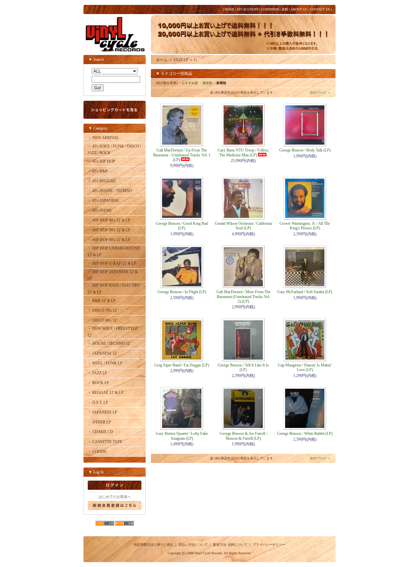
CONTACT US (320, 9)
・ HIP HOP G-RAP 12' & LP (111, 263)
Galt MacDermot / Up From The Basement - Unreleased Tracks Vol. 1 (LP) (181, 155)
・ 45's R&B (97, 171)
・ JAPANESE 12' (102, 353)
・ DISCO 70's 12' (102, 310)
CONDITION (270, 9)
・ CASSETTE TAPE (104, 441)
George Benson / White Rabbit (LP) (305, 433)
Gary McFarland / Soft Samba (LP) (304, 292)
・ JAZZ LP (97, 373)
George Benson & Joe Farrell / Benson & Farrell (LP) (243, 435)
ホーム (162, 60)
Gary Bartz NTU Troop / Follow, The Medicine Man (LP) (243, 152)
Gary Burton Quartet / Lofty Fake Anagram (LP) (182, 435)
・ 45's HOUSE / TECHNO (109, 190)
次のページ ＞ (320, 92)
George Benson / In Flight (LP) (181, 292)
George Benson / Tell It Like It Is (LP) (243, 367)
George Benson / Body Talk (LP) (305, 150)
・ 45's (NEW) (99, 210)
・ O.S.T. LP (97, 402)
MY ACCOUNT (248, 9)
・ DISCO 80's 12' (102, 320)
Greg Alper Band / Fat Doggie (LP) (181, 365)
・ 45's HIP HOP (101, 161)
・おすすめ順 (188, 83)
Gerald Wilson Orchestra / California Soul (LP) (243, 225)
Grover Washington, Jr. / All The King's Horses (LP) (305, 225)
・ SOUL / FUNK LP (104, 363)
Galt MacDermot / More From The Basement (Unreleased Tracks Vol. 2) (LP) (243, 297)
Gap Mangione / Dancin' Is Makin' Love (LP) (305, 367)
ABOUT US (299, 9)
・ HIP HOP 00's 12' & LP (108, 240)
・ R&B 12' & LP (101, 300)
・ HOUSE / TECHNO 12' (108, 343)
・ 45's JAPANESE (103, 200)
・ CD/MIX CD (100, 432)
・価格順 (205, 83)
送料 (285, 9)
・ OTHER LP (99, 422)
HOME (229, 9)
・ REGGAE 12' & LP (105, 392)
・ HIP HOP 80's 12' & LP (108, 220)
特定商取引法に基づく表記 (153, 544)
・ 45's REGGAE (101, 181)
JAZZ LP (180, 60)
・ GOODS (96, 451)
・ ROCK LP (98, 383)
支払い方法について (193, 544)
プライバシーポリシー (269, 544)
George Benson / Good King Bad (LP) (182, 225)
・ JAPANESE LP (102, 412)
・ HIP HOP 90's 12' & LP (108, 230)
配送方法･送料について (230, 544)
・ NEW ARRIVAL (103, 137)
